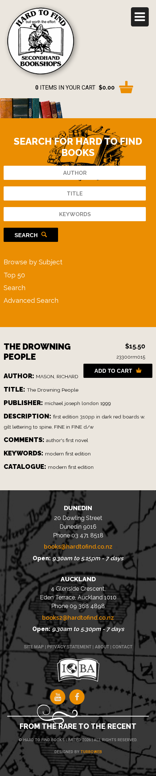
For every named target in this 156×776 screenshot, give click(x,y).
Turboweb (91, 752)
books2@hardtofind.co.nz (78, 617)
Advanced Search (31, 300)
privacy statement (69, 646)
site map (34, 646)
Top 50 (14, 275)
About (102, 646)
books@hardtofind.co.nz (78, 546)
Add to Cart (113, 371)
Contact (122, 646)
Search (26, 235)
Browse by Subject (33, 262)
